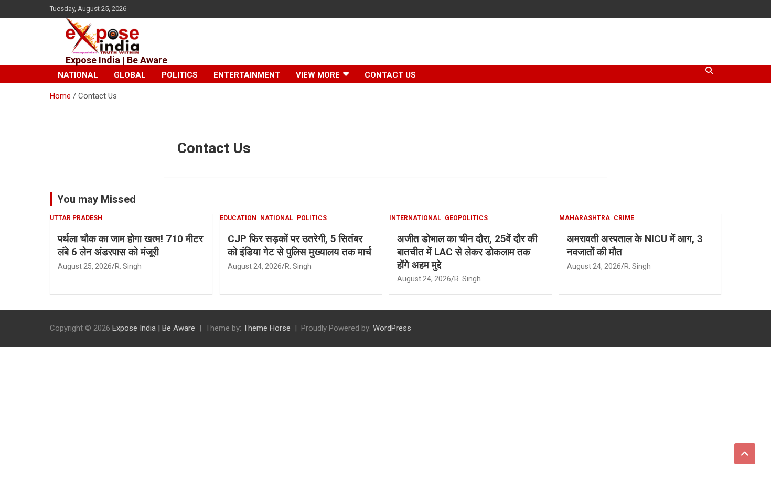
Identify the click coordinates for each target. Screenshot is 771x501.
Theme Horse (267, 328)
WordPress (392, 328)
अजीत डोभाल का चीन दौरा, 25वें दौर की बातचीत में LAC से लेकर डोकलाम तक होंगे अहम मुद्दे (467, 251)
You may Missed (96, 199)
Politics (180, 75)
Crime (624, 218)
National (78, 75)
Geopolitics (466, 218)
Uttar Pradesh (76, 218)
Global (130, 75)
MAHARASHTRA (584, 218)
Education (238, 218)
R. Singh (128, 266)
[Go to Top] (744, 453)
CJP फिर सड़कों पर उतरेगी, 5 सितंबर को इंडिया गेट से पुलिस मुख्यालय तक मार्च (299, 245)
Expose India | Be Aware (116, 60)
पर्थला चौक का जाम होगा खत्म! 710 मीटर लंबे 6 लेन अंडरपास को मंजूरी (130, 245)
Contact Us (390, 75)
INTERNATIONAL (415, 218)
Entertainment (246, 75)
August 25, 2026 (85, 266)
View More (318, 75)
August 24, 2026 (255, 266)
